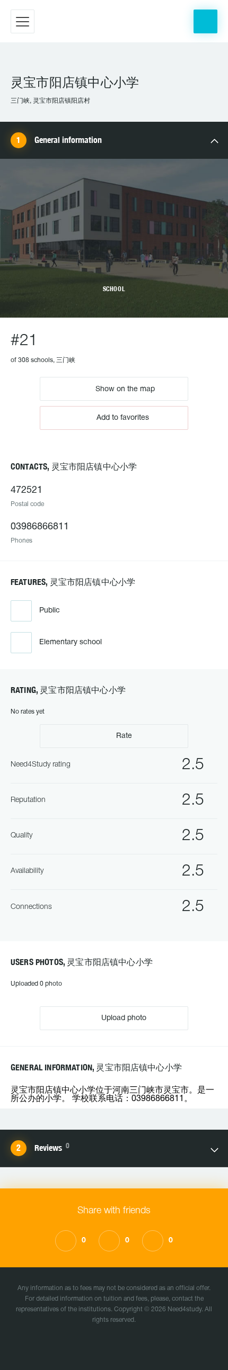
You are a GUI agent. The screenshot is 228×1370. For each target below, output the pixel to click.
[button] (205, 21)
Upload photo (122, 1018)
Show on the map (124, 388)
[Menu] (22, 21)
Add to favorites (123, 417)
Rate (123, 736)
